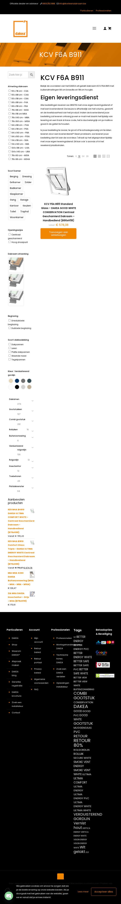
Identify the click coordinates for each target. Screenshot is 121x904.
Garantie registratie (17, 683)
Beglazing (13, 316)
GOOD (78, 711)
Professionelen (103, 10)
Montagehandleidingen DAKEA (62, 646)
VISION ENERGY (80, 839)
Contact (16, 712)
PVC (77, 732)
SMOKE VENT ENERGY (82, 764)
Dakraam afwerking (18, 253)
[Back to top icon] (60, 876)
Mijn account (38, 640)
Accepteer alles (103, 891)
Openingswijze (15, 230)
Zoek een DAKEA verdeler (61, 672)
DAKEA (15, 638)
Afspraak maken (16, 663)
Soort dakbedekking (18, 339)
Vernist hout (80, 825)
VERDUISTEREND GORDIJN (88, 816)
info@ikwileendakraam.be (72, 3)
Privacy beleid (38, 670)
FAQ (36, 689)
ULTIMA (86, 774)
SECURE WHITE (82, 758)
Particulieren (86, 10)
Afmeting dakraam (18, 86)
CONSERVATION (83, 702)
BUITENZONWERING (84, 689)
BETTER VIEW (80, 677)
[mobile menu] (94, 28)
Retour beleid (37, 650)
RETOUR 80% (82, 742)
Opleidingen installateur (62, 684)
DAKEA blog (15, 673)
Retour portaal (38, 660)
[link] (76, 156)
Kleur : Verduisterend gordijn (18, 373)
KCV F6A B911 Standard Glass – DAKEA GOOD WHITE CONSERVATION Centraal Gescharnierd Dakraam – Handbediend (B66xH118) (58, 212)
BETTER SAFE (81, 661)
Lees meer (83, 891)
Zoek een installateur (17, 704)
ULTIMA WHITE (82, 810)
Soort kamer (14, 170)
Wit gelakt (79, 849)
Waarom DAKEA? (16, 653)
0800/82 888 (48, 3)
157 (75, 637)
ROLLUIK (79, 754)
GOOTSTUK (83, 723)
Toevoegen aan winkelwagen (58, 233)
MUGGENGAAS (83, 728)
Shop (14, 644)
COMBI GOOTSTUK (84, 695)
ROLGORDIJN (81, 750)
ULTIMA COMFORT (80, 780)
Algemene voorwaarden (40, 681)
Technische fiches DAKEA (62, 658)
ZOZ (87, 852)
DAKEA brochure (16, 694)
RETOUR (81, 736)
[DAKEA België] (20, 28)
